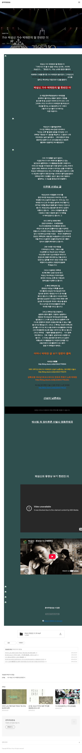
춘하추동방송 (6, 2)
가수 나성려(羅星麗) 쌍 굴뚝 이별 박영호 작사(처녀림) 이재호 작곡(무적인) (25, 661)
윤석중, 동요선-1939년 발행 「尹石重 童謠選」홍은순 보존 (21, 655)
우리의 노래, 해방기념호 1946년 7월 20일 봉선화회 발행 (20, 652)
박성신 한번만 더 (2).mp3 (53, 621)
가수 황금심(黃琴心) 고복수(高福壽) (14, 657)
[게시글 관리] (14, 642)
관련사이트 (5, 742)
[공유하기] (11, 642)
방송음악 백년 (8, 649)
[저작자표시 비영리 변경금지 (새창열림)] (27, 643)
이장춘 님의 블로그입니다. (12, 723)
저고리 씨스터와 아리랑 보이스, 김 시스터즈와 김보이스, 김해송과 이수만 (24, 659)
